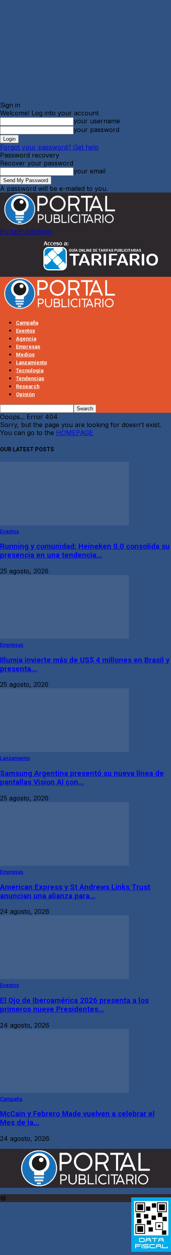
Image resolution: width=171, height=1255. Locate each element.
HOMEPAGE (74, 433)
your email (89, 171)
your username (97, 121)
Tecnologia (29, 370)
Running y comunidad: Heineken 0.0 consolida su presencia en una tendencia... (85, 551)
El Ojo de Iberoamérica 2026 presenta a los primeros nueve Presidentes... (74, 1005)
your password (96, 130)
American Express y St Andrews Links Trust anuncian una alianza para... (75, 891)
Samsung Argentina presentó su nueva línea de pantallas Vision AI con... (82, 778)
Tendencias (30, 378)
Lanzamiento (31, 362)
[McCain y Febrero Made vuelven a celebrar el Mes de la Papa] (64, 1090)
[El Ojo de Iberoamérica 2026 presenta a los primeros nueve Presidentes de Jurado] (64, 977)
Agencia (26, 339)
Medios (25, 354)
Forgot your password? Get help (49, 147)
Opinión (25, 394)
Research (27, 386)
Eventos (25, 331)
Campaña (27, 323)
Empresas (28, 347)
